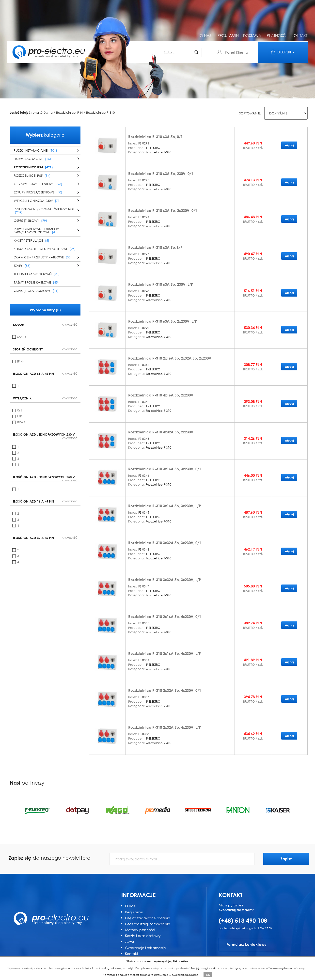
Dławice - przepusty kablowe (43, 257)
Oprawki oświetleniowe (38, 184)
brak (21, 422)
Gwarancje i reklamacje (145, 947)
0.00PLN (285, 52)
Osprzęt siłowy (30, 221)
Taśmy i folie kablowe (36, 282)
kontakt (299, 35)
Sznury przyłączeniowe (38, 192)
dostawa (252, 35)
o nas (205, 35)
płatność (276, 35)
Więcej (289, 145)
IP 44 (20, 361)
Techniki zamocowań (37, 274)
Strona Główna (41, 112)
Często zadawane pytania (147, 918)
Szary (22, 337)
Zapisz (286, 858)
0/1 (19, 410)
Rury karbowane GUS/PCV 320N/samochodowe (36, 230)
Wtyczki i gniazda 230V (37, 201)
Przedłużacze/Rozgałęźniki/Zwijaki (44, 210)
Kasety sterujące (31, 240)
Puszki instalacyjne (35, 150)
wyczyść (70, 324)
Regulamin (134, 912)
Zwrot (129, 941)
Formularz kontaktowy (246, 944)
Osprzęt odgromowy (36, 291)
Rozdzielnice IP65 (32, 176)
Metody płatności (140, 929)
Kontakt (131, 953)
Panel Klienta (236, 52)
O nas (130, 905)
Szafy (22, 266)
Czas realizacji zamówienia (147, 923)
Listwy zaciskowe (33, 159)
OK (208, 975)
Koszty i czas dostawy (143, 935)
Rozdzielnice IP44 (69, 112)
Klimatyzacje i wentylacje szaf (45, 249)
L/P (19, 416)
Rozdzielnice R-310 (100, 112)
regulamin (228, 35)
